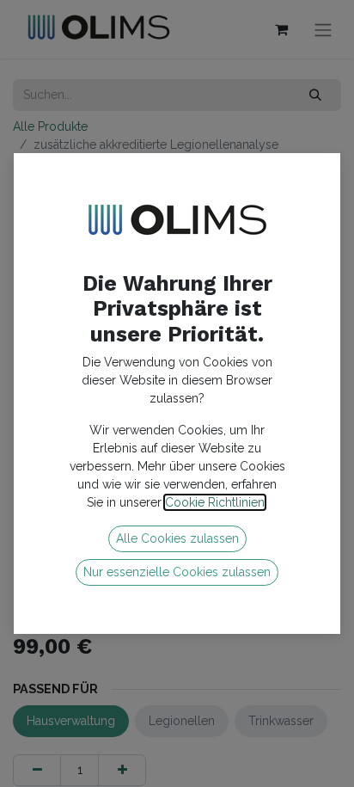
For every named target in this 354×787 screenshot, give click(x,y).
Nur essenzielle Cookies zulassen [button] (177, 572)
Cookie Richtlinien (215, 502)
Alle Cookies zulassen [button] (177, 538)
